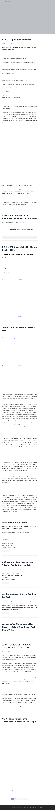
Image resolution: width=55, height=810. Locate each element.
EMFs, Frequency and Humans (16, 40)
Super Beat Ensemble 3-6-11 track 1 (18, 522)
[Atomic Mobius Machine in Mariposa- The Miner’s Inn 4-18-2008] (20, 239)
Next (26, 798)
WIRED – (4, 655)
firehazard (20, 316)
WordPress (32, 807)
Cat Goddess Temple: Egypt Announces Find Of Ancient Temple (19, 720)
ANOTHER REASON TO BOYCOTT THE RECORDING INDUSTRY (18, 646)
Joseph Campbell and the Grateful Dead (18, 328)
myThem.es (40, 807)
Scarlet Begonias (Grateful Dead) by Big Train (19, 595)
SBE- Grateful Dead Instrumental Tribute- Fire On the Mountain (17, 563)
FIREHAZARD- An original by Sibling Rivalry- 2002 (19, 248)
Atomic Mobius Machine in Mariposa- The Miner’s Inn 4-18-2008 (19, 216)
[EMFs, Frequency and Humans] (20, 130)
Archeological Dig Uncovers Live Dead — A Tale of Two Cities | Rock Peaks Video (19, 627)
